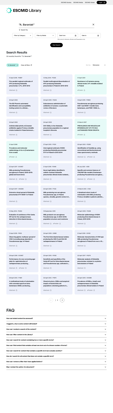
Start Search (56, 45)
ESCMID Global (90, 2)
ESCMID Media (78, 2)
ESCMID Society (66, 2)
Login (100, 2)
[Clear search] (93, 24)
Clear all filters (25, 65)
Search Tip (24, 30)
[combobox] (22, 35)
